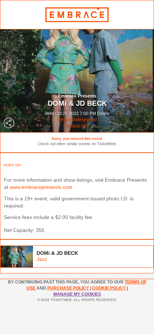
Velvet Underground (77, 119)
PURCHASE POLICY (68, 288)
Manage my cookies (77, 294)
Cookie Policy (109, 288)
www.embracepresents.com (41, 187)
